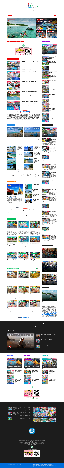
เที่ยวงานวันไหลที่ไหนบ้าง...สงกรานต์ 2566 (33, 230)
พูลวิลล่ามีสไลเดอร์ (50, 464)
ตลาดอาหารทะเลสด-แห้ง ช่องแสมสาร (49, 280)
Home (9, 10)
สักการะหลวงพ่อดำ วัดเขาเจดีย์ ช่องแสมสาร (35, 195)
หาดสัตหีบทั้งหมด (25, 172)
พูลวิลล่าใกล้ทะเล (45, 464)
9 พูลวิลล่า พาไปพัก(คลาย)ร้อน (39, 34)
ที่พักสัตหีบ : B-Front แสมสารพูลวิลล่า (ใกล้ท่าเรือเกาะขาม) (53, 71)
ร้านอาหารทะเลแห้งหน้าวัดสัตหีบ (49, 254)
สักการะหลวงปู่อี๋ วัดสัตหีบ (11, 196)
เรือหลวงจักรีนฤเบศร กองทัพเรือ (35, 190)
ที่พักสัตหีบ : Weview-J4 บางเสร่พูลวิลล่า (52, 212)
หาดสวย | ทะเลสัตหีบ (27, 10)
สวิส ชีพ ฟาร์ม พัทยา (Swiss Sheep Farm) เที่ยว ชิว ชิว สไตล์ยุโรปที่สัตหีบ (12, 244)
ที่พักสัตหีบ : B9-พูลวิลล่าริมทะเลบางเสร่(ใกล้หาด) (30, 101)
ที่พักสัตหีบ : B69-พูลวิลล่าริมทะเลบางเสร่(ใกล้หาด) (52, 219)
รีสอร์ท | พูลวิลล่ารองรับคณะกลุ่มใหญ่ (51, 465)
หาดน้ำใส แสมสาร (11, 142)
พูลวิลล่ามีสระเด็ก (44, 465)
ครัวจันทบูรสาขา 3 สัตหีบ (11, 278)
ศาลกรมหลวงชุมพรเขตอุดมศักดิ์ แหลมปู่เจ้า (36, 200)
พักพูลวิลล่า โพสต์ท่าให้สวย (23, 229)
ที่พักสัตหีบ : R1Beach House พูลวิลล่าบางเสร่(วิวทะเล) (52, 114)
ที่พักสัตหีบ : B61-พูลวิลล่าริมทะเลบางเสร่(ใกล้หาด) (52, 236)
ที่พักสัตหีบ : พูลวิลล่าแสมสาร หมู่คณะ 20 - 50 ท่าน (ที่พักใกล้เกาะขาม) (52, 62)
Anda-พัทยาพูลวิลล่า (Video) (45, 345)
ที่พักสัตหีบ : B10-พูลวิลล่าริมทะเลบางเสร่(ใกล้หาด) (52, 227)
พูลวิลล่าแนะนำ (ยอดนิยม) (36, 464)
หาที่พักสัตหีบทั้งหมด (25, 111)
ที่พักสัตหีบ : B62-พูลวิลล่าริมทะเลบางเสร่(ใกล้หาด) (52, 104)
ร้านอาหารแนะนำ (10, 272)
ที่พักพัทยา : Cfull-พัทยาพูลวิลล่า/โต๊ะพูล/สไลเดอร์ (18, 375)
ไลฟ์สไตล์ (9, 13)
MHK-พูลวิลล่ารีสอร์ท (52, 89)
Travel (9, 185)
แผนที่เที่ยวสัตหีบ (34, 10)
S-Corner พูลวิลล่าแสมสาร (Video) (46, 339)
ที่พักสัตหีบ (13, 10)
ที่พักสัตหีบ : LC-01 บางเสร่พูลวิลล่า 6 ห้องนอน (52, 190)
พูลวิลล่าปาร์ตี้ (41, 464)
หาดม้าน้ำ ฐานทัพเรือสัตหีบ (36, 159)
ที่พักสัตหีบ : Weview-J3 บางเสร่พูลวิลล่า (52, 197)
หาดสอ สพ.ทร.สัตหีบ (36, 164)
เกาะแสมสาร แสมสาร (19, 152)
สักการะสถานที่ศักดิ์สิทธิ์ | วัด (12, 197)
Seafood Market (49, 252)
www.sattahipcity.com (32, 437)
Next (39, 268)
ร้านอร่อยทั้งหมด (25, 317)
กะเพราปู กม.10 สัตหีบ (22, 293)
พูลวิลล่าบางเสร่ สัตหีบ (11, 62)
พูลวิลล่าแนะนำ (19, 10)
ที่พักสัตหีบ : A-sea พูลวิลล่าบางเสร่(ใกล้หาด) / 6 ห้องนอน (30, 62)
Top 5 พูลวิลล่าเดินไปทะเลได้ (51, 33)
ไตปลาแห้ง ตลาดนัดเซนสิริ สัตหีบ (35, 278)
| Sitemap (34, 466)
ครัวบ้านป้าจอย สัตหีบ (33, 293)
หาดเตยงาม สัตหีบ (36, 152)
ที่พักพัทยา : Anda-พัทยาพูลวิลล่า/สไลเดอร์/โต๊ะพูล (20, 15)
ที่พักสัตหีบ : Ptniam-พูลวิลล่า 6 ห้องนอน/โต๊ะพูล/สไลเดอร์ (30, 72)
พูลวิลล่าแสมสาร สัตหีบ (44, 138)
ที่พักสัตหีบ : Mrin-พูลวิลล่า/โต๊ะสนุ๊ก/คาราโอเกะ (53, 85)
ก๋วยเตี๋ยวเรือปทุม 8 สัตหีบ (11, 293)
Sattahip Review (40, 19)
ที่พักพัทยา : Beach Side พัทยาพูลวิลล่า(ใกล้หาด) (35, 371)
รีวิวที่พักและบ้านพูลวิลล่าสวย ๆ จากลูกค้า (15, 366)
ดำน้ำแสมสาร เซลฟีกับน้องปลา (23, 243)
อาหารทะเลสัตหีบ (41, 10)
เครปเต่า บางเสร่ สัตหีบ (33, 307)
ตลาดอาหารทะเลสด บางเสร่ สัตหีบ (49, 267)
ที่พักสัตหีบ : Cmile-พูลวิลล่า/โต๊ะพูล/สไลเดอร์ (52, 99)
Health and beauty (23, 222)
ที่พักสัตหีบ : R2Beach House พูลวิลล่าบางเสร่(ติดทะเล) (53, 95)
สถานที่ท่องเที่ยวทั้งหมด (25, 207)
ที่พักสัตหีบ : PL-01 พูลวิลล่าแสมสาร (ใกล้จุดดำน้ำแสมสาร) (53, 57)
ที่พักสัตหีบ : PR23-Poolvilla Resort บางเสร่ (52, 204)
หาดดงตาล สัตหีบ (36, 146)
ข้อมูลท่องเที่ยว (48, 10)
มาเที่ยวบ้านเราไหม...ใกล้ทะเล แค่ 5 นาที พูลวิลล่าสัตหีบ (20, 348)
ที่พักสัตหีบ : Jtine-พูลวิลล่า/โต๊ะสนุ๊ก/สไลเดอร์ (52, 109)
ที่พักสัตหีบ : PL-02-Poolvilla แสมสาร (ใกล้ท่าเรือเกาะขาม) (52, 67)
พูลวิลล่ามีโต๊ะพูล (40, 465)
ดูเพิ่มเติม (54, 41)
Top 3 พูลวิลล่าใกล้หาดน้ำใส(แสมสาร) (44, 21)
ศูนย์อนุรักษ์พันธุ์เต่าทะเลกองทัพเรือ (35, 185)
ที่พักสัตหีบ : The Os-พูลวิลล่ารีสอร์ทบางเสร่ (29, 81)
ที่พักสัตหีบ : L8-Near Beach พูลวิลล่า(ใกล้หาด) (29, 91)
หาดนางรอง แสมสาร (19, 146)
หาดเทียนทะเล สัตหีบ (19, 164)
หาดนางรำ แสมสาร (13, 22)
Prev (38, 268)
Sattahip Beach (11, 19)
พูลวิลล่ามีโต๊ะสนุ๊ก (35, 465)
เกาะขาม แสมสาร (19, 158)
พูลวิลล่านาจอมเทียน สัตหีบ (12, 72)
